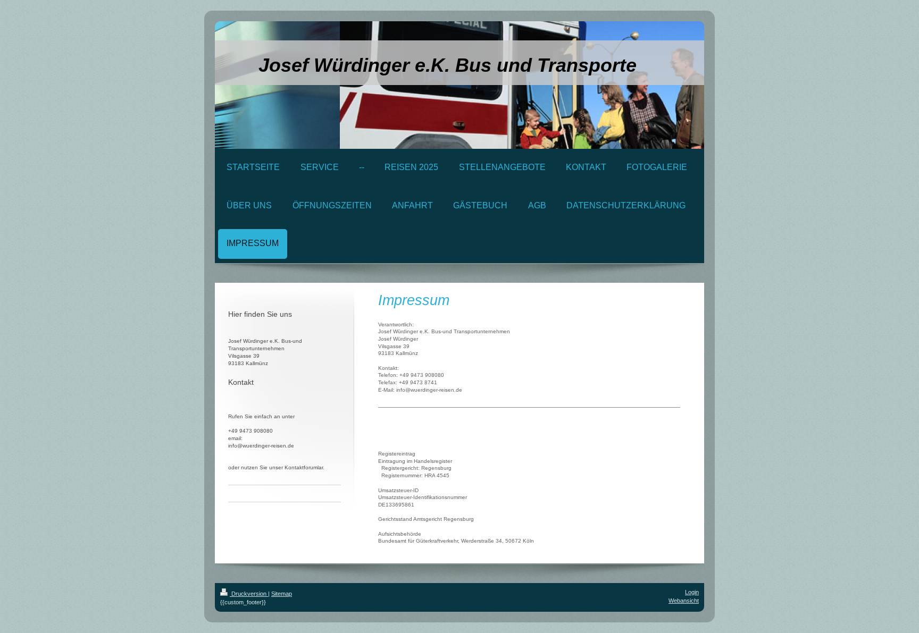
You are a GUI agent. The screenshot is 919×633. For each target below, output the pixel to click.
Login (692, 592)
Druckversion (249, 593)
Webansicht (684, 600)
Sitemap (281, 593)
